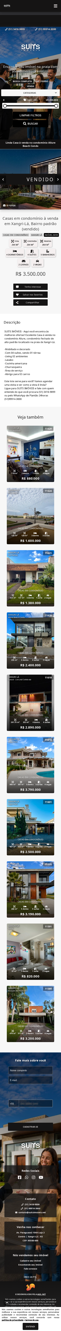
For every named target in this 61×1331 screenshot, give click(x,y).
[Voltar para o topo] (7, 1303)
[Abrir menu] (55, 6)
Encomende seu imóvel (30, 1264)
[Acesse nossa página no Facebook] (19, 1177)
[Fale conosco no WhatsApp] (26, 1177)
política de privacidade (12, 1320)
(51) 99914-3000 (47, 29)
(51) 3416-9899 (16, 29)
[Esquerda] (3, 179)
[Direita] (58, 179)
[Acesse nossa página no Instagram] (33, 1177)
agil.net (41, 1294)
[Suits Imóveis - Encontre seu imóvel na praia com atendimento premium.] (30, 48)
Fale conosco (30, 1268)
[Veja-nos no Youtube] (41, 1177)
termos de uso (31, 1320)
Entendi (30, 1326)
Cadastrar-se (30, 1126)
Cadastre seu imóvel (30, 1260)
